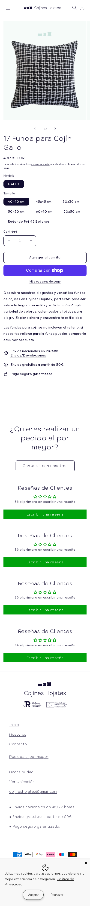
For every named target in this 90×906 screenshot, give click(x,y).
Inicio (14, 724)
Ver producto (23, 340)
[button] (8, 8)
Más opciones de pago (45, 281)
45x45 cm (44, 202)
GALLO (13, 184)
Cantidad (10, 231)
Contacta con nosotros (45, 466)
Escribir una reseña (45, 514)
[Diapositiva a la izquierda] (35, 128)
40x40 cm (16, 202)
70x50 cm (72, 211)
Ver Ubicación (22, 782)
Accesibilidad (21, 772)
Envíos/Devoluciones (28, 355)
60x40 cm (44, 211)
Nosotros (17, 734)
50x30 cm (71, 202)
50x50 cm (16, 211)
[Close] (86, 863)
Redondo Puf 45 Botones (29, 221)
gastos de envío (40, 164)
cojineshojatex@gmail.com (33, 791)
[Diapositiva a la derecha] (55, 128)
